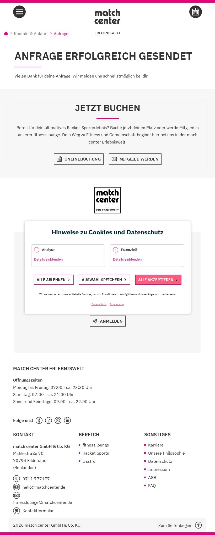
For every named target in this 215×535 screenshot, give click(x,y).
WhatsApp (58, 420)
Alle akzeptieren (155, 279)
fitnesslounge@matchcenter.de (42, 502)
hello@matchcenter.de (44, 487)
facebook (39, 420)
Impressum (159, 469)
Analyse (48, 249)
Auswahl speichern (102, 279)
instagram (48, 420)
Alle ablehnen (51, 279)
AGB (152, 477)
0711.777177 (36, 478)
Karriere (156, 445)
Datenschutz (160, 461)
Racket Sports (96, 453)
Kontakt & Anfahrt (31, 33)
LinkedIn (67, 420)
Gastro (89, 461)
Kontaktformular (38, 510)
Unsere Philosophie (166, 453)
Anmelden (111, 321)
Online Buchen (195, 11)
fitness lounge (96, 445)
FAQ (152, 485)
